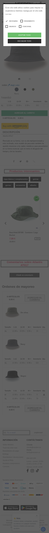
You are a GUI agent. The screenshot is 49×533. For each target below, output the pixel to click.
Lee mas (8, 14)
